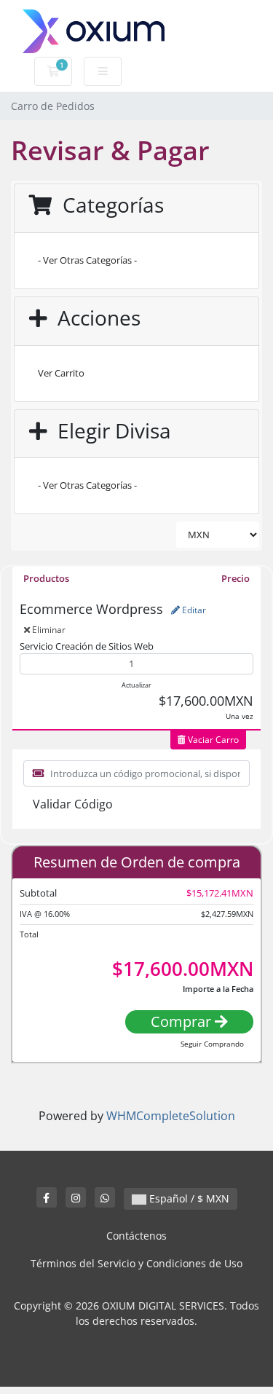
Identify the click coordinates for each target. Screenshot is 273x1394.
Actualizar (136, 685)
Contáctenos (136, 1236)
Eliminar (48, 629)
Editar (193, 610)
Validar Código (73, 804)
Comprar (183, 1021)
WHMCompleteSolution (170, 1116)
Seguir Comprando (212, 1044)
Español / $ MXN (187, 1198)
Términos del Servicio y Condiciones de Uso (136, 1263)
